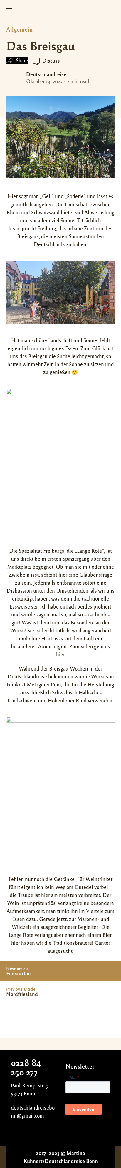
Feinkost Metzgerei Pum (34, 684)
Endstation (18, 973)
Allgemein (19, 29)
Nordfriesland (22, 994)
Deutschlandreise (46, 74)
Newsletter (80, 1066)
